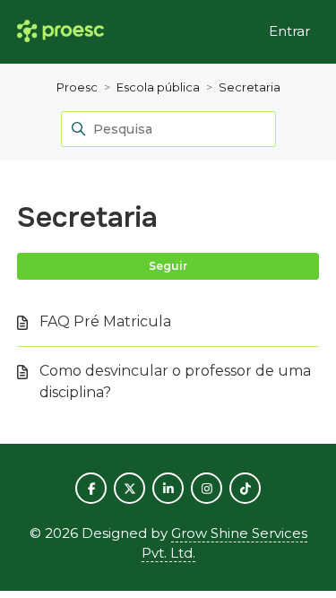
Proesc (77, 87)
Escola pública (158, 87)
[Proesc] (60, 31)
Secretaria (249, 87)
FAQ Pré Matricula (105, 321)
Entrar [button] (289, 30)
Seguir (168, 266)
